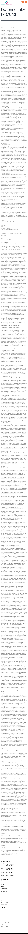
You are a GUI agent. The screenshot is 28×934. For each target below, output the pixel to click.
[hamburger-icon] (26, 2)
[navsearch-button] (22, 2)
